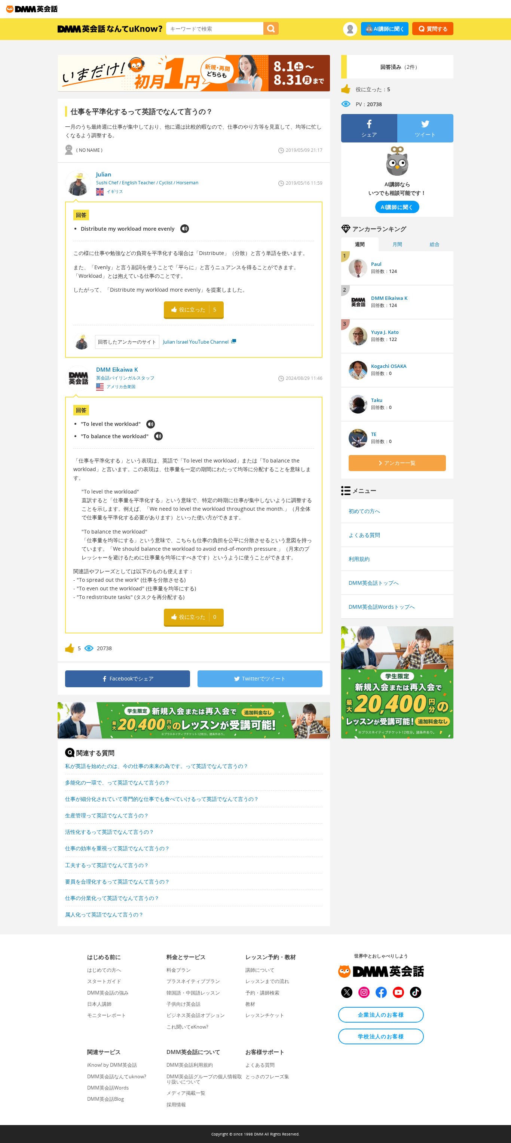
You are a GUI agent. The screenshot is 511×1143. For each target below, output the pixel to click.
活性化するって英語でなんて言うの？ (109, 831)
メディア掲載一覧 (185, 1093)
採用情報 (176, 1104)
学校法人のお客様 (381, 1036)
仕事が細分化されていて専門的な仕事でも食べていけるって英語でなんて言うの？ (162, 798)
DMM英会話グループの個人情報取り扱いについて (204, 1079)
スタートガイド (104, 981)
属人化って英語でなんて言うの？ (104, 914)
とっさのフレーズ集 (267, 1076)
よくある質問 (364, 534)
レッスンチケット (264, 1015)
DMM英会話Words (108, 1087)
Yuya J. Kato (385, 332)
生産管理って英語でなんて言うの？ (107, 815)
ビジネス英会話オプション (195, 1015)
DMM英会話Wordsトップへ (382, 606)
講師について (260, 970)
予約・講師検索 (262, 992)
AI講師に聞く (389, 28)
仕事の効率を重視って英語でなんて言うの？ (117, 848)
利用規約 (359, 558)
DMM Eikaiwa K (389, 298)
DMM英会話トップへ (374, 582)
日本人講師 (99, 1004)
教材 (250, 1004)
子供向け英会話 (183, 1004)
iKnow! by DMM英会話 (112, 1064)
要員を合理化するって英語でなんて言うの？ (117, 881)
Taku (376, 400)
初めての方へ (364, 510)
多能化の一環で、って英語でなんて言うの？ (117, 782)
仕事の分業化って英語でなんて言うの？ (112, 897)
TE (373, 434)
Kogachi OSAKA (389, 366)
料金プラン (178, 970)
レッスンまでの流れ (267, 981)
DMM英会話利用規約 (189, 1064)
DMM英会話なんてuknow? (116, 1076)
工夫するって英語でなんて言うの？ (107, 865)
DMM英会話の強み (108, 992)
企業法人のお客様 (381, 1014)
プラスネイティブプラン (193, 981)
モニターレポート (106, 1015)
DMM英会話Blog (105, 1099)
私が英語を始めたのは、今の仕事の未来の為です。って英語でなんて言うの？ (156, 765)
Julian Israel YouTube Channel (196, 341)
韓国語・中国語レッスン (193, 992)
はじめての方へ (104, 970)
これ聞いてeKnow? (187, 1026)
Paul (376, 264)
